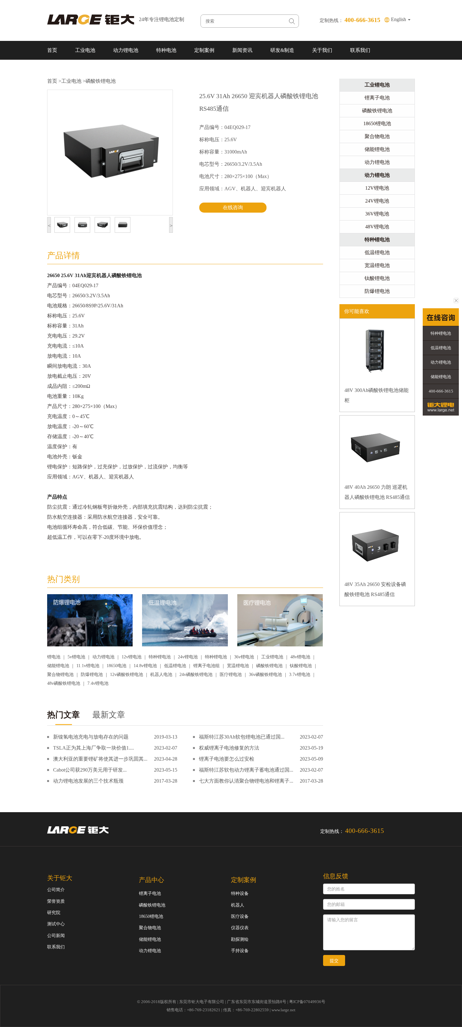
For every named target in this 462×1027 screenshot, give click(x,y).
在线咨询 (233, 207)
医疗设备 (240, 916)
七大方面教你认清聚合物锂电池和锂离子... (246, 781)
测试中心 (56, 924)
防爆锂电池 (92, 674)
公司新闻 (56, 935)
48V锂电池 (377, 226)
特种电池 (166, 50)
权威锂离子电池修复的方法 (229, 748)
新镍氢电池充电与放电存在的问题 (91, 737)
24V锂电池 (377, 201)
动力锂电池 (125, 50)
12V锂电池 (377, 188)
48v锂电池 (300, 657)
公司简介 (56, 889)
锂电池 (53, 657)
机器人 (237, 905)
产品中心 (151, 879)
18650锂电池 (377, 123)
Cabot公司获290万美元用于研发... (90, 770)
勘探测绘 (240, 939)
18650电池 (116, 665)
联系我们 (360, 50)
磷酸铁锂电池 (100, 81)
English (399, 19)
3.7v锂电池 (299, 674)
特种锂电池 (160, 657)
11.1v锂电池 (87, 665)
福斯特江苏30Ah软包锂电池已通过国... (241, 737)
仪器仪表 (240, 927)
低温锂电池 (175, 665)
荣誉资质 (56, 901)
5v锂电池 (76, 657)
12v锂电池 (131, 657)
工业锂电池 (272, 657)
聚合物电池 (377, 136)
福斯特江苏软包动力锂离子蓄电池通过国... (246, 770)
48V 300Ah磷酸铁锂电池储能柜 (376, 395)
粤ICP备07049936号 (307, 1001)
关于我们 (322, 50)
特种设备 (240, 893)
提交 (334, 960)
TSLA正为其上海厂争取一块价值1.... (93, 748)
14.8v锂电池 (145, 665)
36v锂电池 (244, 657)
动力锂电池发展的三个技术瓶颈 (88, 781)
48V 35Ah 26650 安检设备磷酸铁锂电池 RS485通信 (375, 589)
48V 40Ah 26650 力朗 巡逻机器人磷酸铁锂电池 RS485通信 (377, 492)
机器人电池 (161, 674)
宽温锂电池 (238, 665)
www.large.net (283, 1009)
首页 (52, 50)
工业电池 (85, 50)
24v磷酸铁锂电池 (195, 674)
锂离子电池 (377, 97)
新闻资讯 (242, 50)
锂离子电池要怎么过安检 (226, 759)
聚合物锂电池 (60, 674)
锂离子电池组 (206, 665)
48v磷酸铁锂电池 (63, 683)
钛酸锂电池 (301, 665)
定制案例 (204, 50)
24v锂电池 (188, 657)
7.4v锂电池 (97, 683)
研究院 (53, 912)
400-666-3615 (441, 391)
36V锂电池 (377, 213)
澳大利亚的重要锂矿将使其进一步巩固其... (100, 759)
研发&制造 (282, 50)
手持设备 (240, 950)
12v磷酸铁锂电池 (126, 674)
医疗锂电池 (231, 674)
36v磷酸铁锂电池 (265, 674)
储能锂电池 (58, 665)
